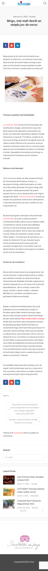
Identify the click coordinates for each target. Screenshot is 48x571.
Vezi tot (23, 511)
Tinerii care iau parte (27, 197)
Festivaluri (34, 496)
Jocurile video (8, 219)
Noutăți (32, 17)
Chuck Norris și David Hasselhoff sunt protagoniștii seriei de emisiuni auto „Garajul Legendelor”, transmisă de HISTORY (25, 409)
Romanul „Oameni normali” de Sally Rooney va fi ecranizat (23, 421)
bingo (6, 396)
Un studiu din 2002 (10, 125)
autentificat (18, 433)
